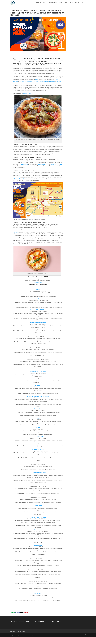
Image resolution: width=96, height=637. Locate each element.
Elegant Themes (21, 635)
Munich (42, 81)
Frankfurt (21, 81)
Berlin (36, 79)
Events (44, 2)
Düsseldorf (15, 81)
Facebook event (38, 282)
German (25, 93)
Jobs (82, 2)
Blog (76, 2)
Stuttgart (59, 81)
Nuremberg (52, 81)
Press (71, 2)
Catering (66, 2)
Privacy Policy (21, 631)
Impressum (13, 631)
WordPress (36, 635)
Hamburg (26, 81)
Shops (60, 2)
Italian (30, 93)
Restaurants (52, 2)
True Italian (16, 232)
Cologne (56, 79)
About (37, 2)
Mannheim (36, 81)
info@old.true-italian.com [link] (56, 621)
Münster (46, 81)
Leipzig (31, 81)
